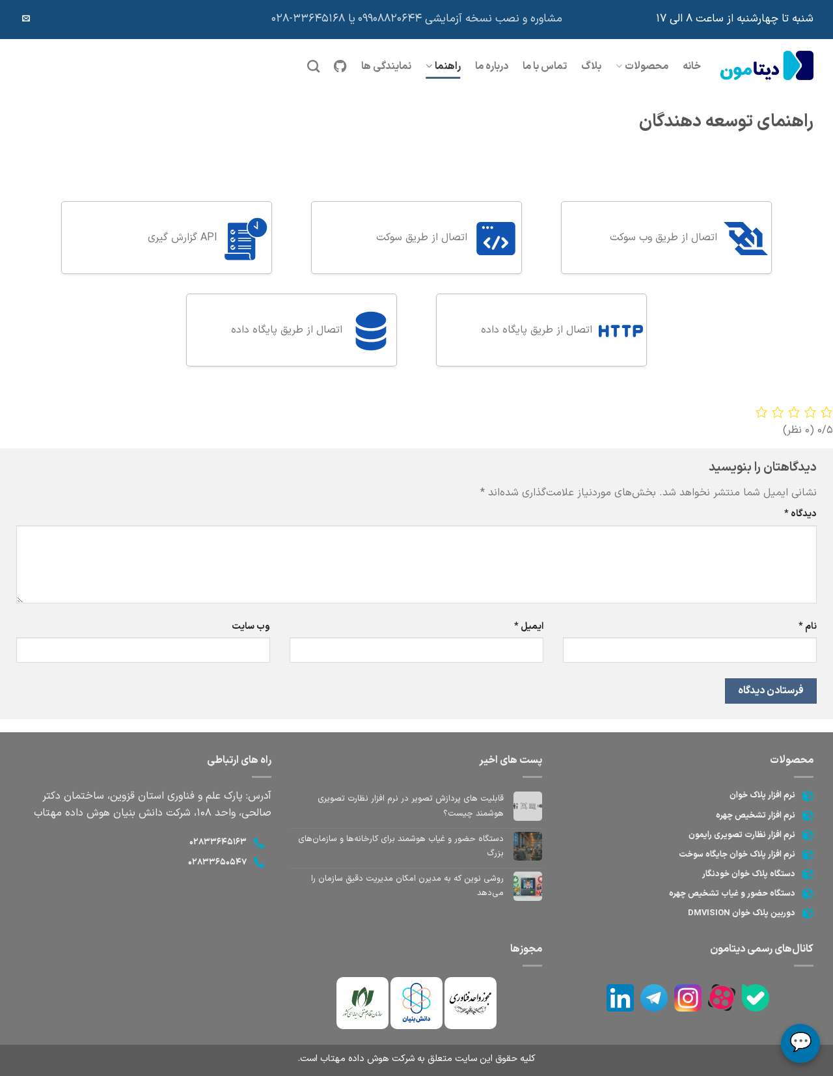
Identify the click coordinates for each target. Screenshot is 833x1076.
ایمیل (528, 626)
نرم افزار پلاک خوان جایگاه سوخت (737, 854)
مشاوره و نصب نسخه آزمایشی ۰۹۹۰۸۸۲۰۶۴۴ (460, 18)
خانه (692, 66)
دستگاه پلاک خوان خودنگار (748, 874)
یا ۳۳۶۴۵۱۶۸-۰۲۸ (313, 18)
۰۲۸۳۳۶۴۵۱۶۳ (218, 842)
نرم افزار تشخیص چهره (755, 815)
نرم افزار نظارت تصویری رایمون (742, 835)
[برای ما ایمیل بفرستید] (26, 18)
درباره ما (491, 66)
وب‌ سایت (251, 626)
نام (808, 626)
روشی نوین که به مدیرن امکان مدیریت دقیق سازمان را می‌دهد (407, 886)
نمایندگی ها (386, 66)
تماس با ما (545, 66)
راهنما (448, 66)
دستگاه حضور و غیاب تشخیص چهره (732, 893)
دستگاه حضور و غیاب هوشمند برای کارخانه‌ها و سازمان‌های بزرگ (401, 846)
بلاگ (591, 66)
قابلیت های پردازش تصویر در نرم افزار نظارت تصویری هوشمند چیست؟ (411, 806)
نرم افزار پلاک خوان (762, 795)
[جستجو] (313, 66)
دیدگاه (800, 514)
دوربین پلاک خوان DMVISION (741, 913)
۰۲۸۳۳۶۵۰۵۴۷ (217, 862)
